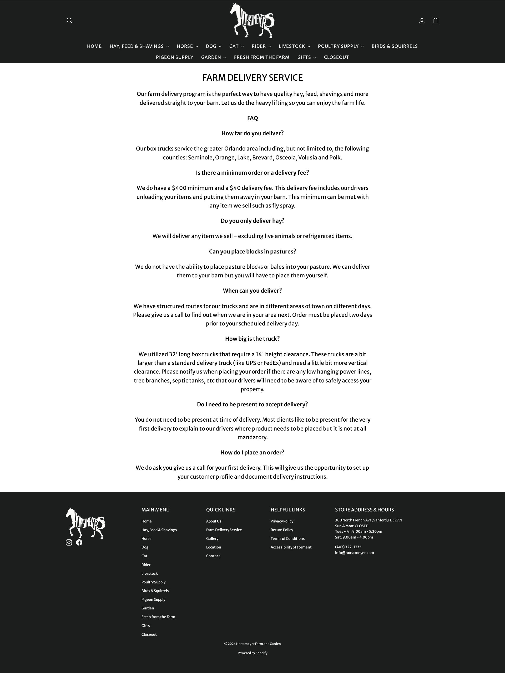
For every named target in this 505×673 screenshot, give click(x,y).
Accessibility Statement (291, 547)
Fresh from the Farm (262, 57)
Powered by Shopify (252, 653)
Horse (185, 46)
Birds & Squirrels (395, 46)
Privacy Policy (282, 521)
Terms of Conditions (288, 538)
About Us (213, 521)
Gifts (304, 57)
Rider (259, 46)
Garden (211, 57)
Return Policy (282, 530)
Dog (212, 46)
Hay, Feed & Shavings (137, 46)
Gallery (212, 538)
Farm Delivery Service (224, 530)
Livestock (292, 46)
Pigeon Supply (174, 57)
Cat (234, 46)
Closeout (336, 57)
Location (213, 547)
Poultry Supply (339, 46)
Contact (213, 556)
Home (94, 46)
